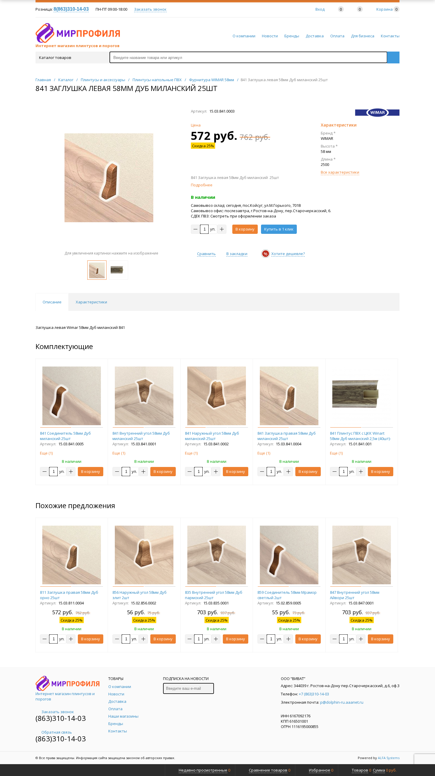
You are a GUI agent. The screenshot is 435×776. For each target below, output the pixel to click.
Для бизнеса (362, 36)
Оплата (337, 36)
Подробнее (201, 185)
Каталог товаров (55, 57)
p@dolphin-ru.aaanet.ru (341, 702)
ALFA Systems (388, 758)
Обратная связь (56, 732)
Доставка (315, 36)
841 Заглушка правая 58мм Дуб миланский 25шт (286, 436)
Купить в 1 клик (279, 229)
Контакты (390, 36)
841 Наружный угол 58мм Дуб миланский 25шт (212, 436)
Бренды (291, 36)
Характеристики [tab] (91, 302)
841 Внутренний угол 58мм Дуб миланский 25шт (141, 436)
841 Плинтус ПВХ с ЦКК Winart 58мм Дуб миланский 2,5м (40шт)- (360, 436)
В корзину (245, 229)
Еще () (46, 453)
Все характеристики (340, 172)
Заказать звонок (150, 9)
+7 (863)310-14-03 (314, 694)
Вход (320, 9)
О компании (244, 36)
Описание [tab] (52, 302)
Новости (270, 36)
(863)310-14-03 (61, 718)
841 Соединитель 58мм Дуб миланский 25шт (65, 436)
